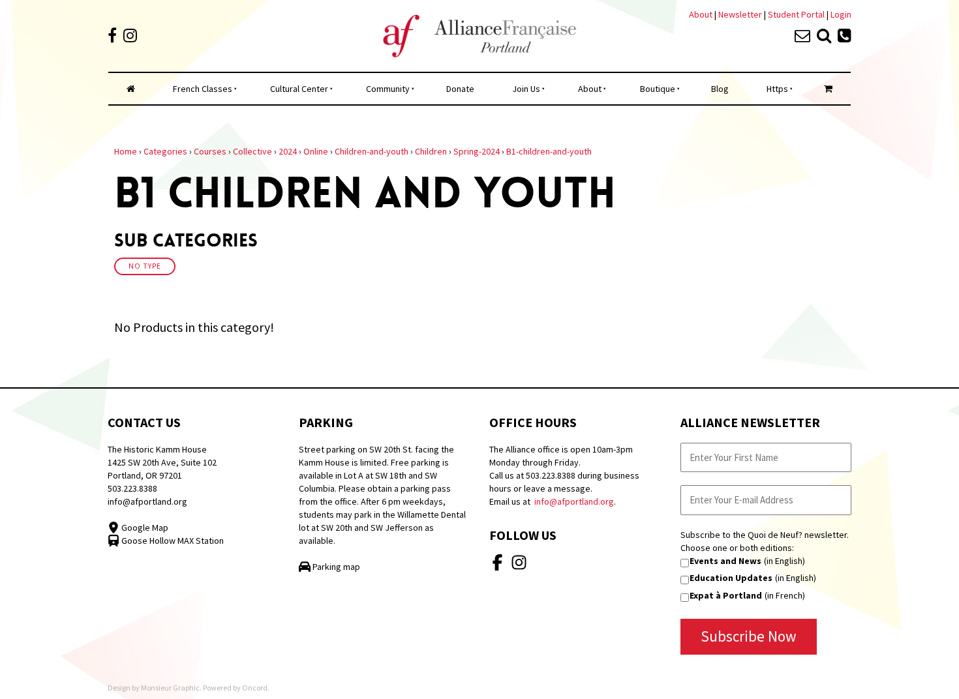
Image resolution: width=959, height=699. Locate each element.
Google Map (143, 527)
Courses (210, 151)
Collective (252, 151)
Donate (460, 89)
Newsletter (741, 14)
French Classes (202, 89)
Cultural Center (299, 89)
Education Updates (731, 578)
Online (315, 151)
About (700, 14)
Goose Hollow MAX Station (171, 540)
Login (840, 14)
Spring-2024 (476, 151)
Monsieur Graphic (170, 687)
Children (431, 151)
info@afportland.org (147, 501)
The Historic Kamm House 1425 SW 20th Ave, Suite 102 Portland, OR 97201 (162, 462)
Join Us (526, 89)
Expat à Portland (726, 595)
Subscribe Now (749, 636)
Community (388, 89)
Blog (720, 89)
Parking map (335, 567)
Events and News (725, 561)
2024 (288, 151)
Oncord (254, 687)
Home (125, 151)
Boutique (657, 89)
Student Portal (796, 14)
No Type (145, 266)
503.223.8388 (132, 488)
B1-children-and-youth (549, 151)
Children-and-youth (371, 151)
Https (777, 89)
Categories (165, 151)
